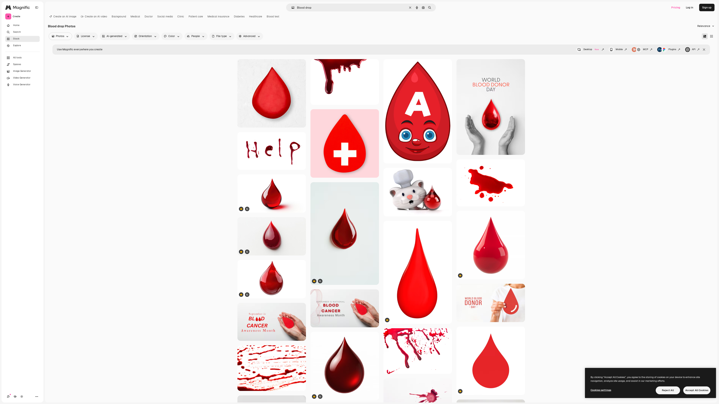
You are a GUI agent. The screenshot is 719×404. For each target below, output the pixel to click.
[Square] (712, 36)
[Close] (704, 49)
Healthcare (255, 16)
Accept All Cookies (696, 390)
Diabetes (239, 16)
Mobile (619, 49)
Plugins (672, 49)
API (693, 49)
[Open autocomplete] (291, 7)
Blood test (273, 16)
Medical (135, 16)
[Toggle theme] (22, 397)
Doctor (149, 16)
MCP (645, 49)
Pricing (675, 7)
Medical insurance (218, 16)
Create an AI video (96, 16)
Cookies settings (601, 390)
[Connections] (8, 397)
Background (119, 16)
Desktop (591, 49)
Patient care (196, 16)
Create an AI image (64, 16)
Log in (689, 7)
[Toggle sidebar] (37, 7)
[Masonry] (705, 36)
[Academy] (15, 397)
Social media (165, 16)
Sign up (707, 7)
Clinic (180, 16)
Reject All (668, 390)
